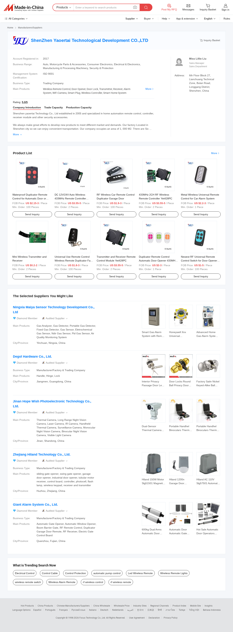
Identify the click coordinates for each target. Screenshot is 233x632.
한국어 (140, 609)
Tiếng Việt (194, 609)
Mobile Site (195, 605)
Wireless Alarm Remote (61, 582)
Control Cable (50, 573)
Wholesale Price (121, 605)
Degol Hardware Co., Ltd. (32, 356)
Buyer (147, 18)
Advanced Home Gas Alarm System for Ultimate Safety (207, 336)
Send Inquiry (32, 214)
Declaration (154, 617)
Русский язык (78, 609)
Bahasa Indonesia (212, 609)
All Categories (17, 18)
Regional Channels (159, 605)
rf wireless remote (120, 582)
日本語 (150, 609)
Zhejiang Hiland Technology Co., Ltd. (41, 454)
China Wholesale (101, 605)
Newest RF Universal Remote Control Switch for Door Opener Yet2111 (199, 260)
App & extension (185, 18)
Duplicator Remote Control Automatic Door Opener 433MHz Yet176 (158, 260)
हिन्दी (160, 609)
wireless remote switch (28, 582)
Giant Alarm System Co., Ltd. (35, 504)
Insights (208, 605)
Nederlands (117, 609)
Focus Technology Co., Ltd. (92, 617)
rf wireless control (93, 582)
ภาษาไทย (170, 609)
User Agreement (137, 617)
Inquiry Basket (210, 40)
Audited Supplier (57, 318)
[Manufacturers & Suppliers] (23, 7)
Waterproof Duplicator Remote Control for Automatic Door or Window (29, 198)
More (148, 88)
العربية (130, 609)
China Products (45, 605)
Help (164, 18)
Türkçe (182, 609)
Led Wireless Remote (140, 573)
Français (63, 609)
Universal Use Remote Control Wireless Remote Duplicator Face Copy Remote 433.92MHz (74, 260)
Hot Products (27, 605)
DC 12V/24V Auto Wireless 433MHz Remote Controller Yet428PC (70, 198)
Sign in (225, 9)
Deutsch (104, 609)
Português (50, 609)
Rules (227, 18)
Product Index (179, 605)
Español (37, 609)
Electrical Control (24, 573)
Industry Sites (140, 605)
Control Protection (75, 573)
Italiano (92, 609)
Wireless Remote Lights (173, 573)
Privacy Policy (170, 617)
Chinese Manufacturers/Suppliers (73, 605)
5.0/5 (25, 102)
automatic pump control (107, 573)
